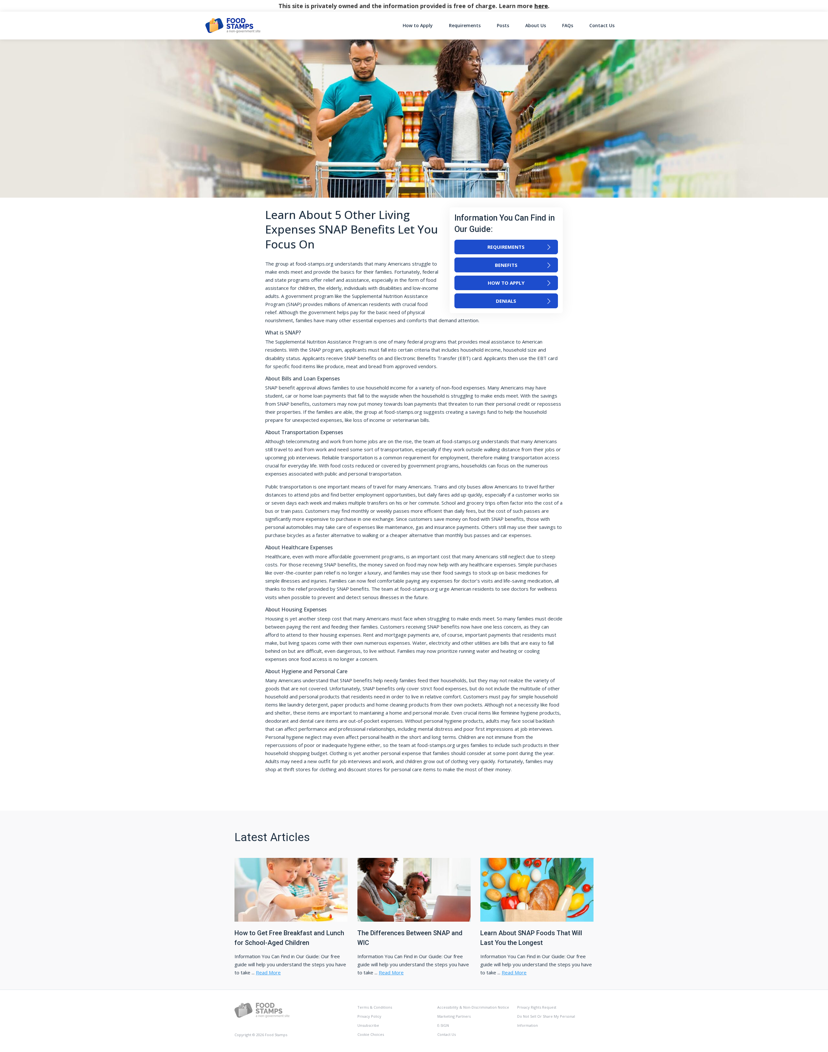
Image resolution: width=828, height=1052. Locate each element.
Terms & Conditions (374, 1007)
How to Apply (418, 25)
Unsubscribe (368, 1025)
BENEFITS (506, 265)
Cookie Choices (370, 1034)
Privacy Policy (369, 1016)
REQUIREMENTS (506, 247)
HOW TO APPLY (506, 282)
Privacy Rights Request (536, 1007)
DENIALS (506, 301)
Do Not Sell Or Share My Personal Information (546, 1021)
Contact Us (602, 25)
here (541, 6)
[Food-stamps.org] (261, 1009)
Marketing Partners (454, 1016)
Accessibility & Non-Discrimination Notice (473, 1007)
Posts (503, 25)
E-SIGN (443, 1025)
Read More (268, 972)
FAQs (567, 25)
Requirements (465, 25)
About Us (535, 25)
